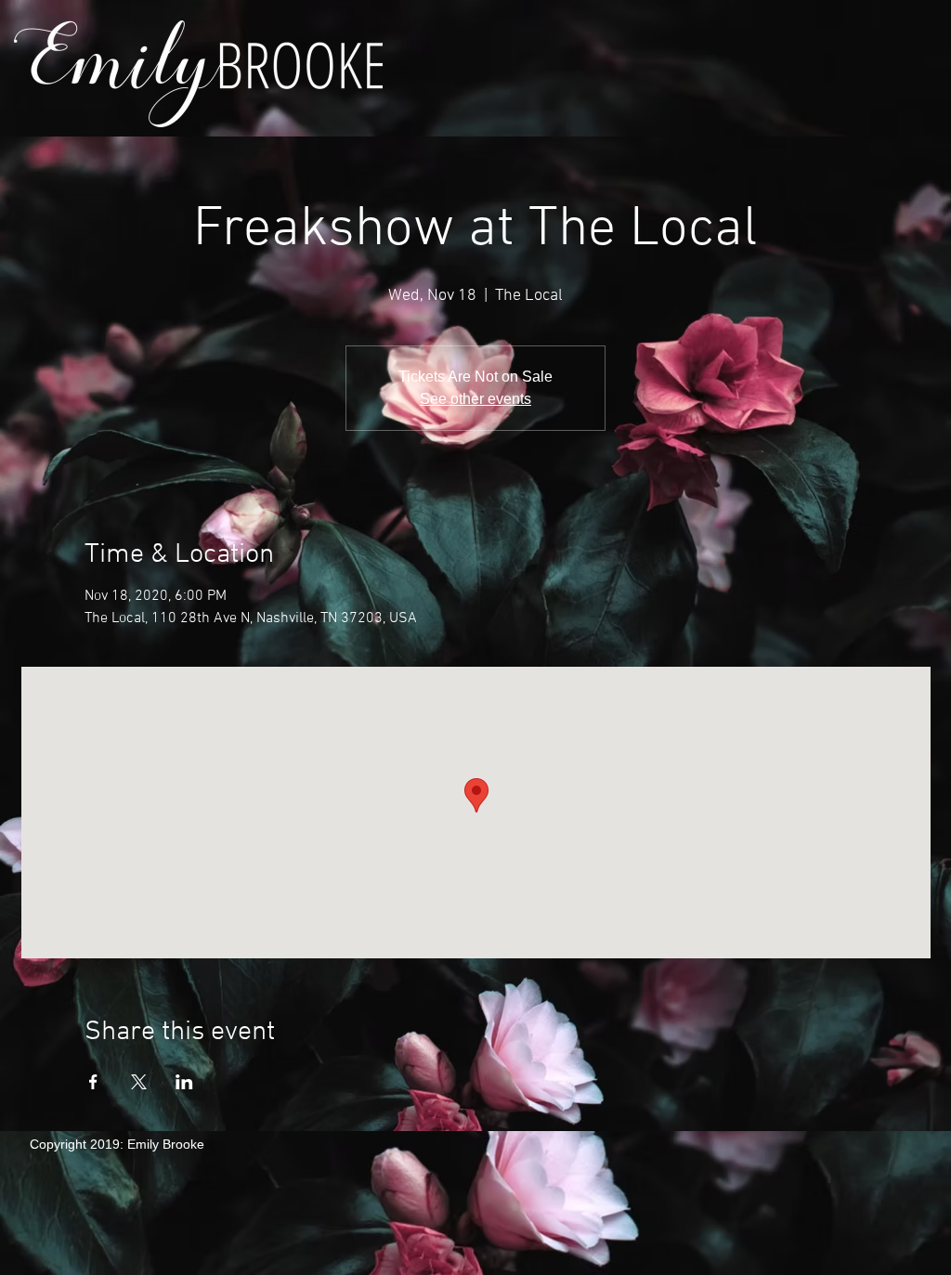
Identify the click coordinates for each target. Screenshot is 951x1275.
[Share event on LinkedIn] (184, 1081)
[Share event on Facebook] (93, 1081)
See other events (475, 399)
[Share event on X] (139, 1081)
